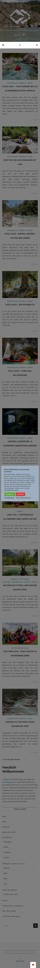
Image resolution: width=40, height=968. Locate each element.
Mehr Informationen (23, 498)
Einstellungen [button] (9, 498)
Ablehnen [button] (20, 494)
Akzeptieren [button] (10, 494)
